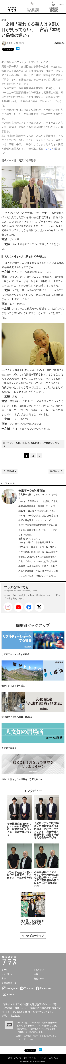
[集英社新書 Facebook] (29, 607)
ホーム (5, 969)
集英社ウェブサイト (14, 1058)
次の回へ (55, 471)
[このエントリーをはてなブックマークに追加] (17, 48)
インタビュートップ (33, 935)
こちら (16, 1015)
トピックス (39, 969)
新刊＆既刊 (39, 978)
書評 (4, 978)
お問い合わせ (53, 1058)
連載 (36, 974)
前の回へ (10, 471)
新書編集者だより (10, 983)
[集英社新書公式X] (39, 607)
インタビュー (8, 974)
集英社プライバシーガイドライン (35, 1058)
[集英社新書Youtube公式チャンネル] (18, 607)
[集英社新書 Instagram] (8, 607)
